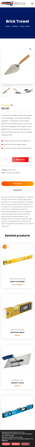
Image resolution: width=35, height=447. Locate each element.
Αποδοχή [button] (6, 444)
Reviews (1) (17, 190)
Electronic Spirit (17, 332)
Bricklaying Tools (17, 380)
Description (17, 184)
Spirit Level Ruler (17, 281)
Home (8, 26)
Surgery (21, 330)
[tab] (17, 183)
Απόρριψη (15, 444)
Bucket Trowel (17, 383)
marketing (8, 173)
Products (15, 26)
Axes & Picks (13, 279)
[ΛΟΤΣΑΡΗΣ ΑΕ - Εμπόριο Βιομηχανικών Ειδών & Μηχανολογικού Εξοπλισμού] (13, 4)
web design (16, 173)
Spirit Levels (12, 170)
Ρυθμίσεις (25, 444)
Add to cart (20, 160)
